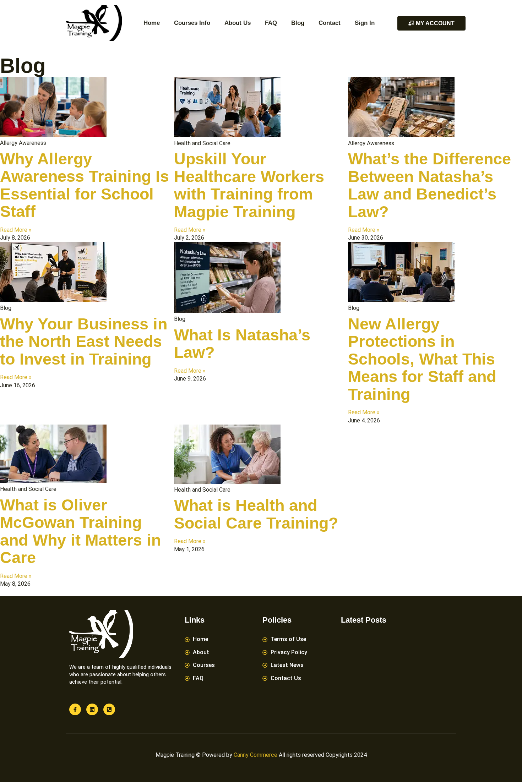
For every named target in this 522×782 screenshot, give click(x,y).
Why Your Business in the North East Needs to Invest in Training (83, 341)
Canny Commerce (255, 754)
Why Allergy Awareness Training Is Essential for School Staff (84, 185)
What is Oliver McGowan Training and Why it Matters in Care (80, 531)
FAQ (271, 23)
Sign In (365, 23)
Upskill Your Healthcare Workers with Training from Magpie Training (249, 185)
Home (151, 23)
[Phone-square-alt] (109, 709)
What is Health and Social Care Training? (256, 514)
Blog (297, 23)
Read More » (16, 229)
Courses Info (192, 23)
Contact (330, 23)
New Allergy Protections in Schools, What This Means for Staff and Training (422, 359)
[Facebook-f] (75, 709)
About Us (237, 23)
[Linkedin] (92, 709)
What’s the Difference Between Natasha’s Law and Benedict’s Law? (429, 185)
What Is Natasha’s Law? (242, 344)
